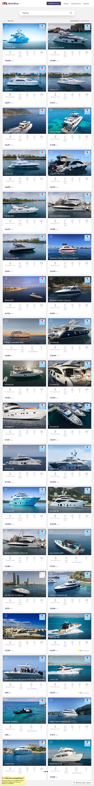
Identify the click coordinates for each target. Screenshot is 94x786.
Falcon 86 (8, 89)
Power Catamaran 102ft (14, 342)
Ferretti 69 (9, 132)
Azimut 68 (54, 679)
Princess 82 (54, 342)
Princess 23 (9, 427)
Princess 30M (10, 47)
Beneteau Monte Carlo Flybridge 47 (64, 258)
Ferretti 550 (9, 216)
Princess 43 (54, 384)
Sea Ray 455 (54, 637)
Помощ (66, 4)
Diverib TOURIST (11, 722)
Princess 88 (9, 469)
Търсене (25, 13)
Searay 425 (9, 300)
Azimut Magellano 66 (58, 132)
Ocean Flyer (9, 764)
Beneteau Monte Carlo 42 (60, 300)
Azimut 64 (9, 174)
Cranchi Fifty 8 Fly (57, 174)
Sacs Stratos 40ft (56, 553)
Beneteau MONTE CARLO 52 (16, 553)
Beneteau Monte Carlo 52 (60, 216)
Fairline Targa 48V (12, 258)
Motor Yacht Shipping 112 (60, 722)
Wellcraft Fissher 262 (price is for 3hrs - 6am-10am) (25, 679)
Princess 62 (9, 384)
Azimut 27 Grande (57, 47)
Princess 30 (54, 469)
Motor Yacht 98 (56, 764)
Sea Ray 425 (9, 637)
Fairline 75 (54, 89)
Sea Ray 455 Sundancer (14, 595)
